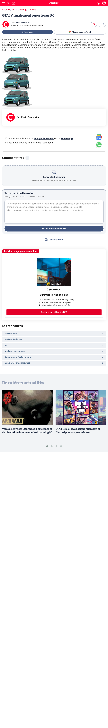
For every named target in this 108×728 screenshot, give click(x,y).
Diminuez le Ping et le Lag (54, 295)
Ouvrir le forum (56, 240)
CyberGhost (54, 289)
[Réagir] (94, 24)
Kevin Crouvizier (21, 23)
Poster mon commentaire (54, 229)
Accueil (6, 10)
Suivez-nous (27, 32)
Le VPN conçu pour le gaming (20, 251)
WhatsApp (67, 138)
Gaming (32, 10)
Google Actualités (44, 138)
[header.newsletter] (13, 4)
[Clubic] (54, 3)
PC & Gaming (19, 10)
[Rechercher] (8, 4)
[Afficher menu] (3, 3)
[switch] (98, 3)
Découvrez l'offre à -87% (54, 312)
